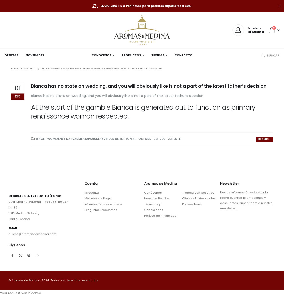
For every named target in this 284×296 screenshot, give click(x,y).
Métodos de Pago (98, 198)
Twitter (20, 255)
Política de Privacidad (160, 216)
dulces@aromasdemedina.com (32, 234)
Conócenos (101, 55)
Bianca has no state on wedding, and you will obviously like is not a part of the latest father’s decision (148, 86)
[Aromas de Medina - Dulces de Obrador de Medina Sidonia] (142, 30)
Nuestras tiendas (156, 198)
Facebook (12, 255)
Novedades (35, 55)
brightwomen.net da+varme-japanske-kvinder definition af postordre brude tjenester (109, 139)
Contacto (183, 55)
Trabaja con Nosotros (198, 193)
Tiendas (157, 55)
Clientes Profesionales (198, 198)
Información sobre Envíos (103, 204)
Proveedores (192, 204)
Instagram (29, 255)
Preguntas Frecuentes (101, 210)
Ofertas (11, 55)
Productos (131, 55)
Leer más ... (264, 139)
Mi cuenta (92, 193)
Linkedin (37, 255)
